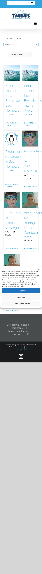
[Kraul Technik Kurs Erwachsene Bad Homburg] (12, 73)
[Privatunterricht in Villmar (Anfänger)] (12, 200)
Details (15, 123)
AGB (18, 321)
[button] (38, 269)
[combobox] (21, 44)
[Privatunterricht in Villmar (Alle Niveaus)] (30, 139)
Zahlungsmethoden (18, 331)
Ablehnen (21, 297)
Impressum (17, 328)
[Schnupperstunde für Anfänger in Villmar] (12, 262)
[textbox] (21, 44)
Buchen (28, 187)
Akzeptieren (21, 291)
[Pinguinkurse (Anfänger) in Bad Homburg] (12, 139)
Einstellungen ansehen (21, 303)
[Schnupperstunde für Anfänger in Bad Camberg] (30, 200)
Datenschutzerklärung (18, 325)
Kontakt (17, 334)
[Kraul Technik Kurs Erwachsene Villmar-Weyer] (30, 73)
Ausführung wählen (9, 124)
